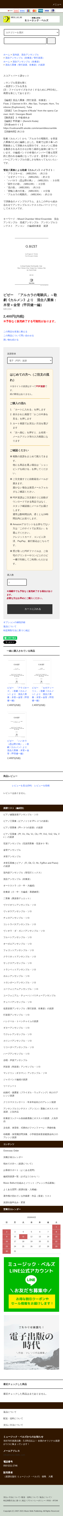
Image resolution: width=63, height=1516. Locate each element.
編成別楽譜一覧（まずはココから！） (21, 1176)
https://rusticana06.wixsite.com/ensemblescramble (30, 128)
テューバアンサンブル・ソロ (17, 1002)
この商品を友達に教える (15, 331)
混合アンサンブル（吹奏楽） (27, 62)
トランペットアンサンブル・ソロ (19, 969)
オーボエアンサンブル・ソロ (17, 944)
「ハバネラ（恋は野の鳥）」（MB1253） (28, 180)
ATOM (55, 1501)
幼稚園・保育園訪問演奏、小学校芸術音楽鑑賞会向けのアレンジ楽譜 (30, 1136)
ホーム (6, 55)
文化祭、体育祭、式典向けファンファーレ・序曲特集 (29, 1128)
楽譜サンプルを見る (16, 86)
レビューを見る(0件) (22, 785)
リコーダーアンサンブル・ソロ (18, 1047)
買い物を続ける (11, 339)
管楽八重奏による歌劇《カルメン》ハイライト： (29, 170)
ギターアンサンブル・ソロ (16, 1028)
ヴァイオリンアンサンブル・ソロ (19, 905)
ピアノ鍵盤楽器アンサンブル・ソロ (20, 814)
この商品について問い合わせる (18, 335)
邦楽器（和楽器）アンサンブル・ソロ (21, 1067)
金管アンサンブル (12, 850)
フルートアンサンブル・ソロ (17, 937)
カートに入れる (33, 608)
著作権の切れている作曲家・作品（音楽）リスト (27, 1196)
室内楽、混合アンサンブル (26, 55)
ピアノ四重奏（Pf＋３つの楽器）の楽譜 (23, 827)
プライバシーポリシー (36, 1501)
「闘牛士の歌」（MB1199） (21, 184)
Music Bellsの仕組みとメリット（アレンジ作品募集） (29, 1183)
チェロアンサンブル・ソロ (16, 918)
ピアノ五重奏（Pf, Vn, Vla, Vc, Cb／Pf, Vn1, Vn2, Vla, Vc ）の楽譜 (31, 835)
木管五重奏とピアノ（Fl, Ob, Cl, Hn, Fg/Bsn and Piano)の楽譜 (30, 864)
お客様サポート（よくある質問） (19, 1170)
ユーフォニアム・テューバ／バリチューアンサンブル (29, 995)
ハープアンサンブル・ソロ (16, 1054)
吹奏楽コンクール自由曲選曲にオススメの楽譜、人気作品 (30, 1120)
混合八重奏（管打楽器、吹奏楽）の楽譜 (25, 65)
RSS (49, 1501)
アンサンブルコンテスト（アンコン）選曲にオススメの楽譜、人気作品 (30, 1110)
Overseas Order (11, 1151)
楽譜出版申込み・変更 (14, 1202)
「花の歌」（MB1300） (18, 187)
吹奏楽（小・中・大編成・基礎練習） (21, 892)
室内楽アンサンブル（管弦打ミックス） (23, 873)
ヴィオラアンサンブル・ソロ (17, 911)
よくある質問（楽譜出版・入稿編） (20, 1189)
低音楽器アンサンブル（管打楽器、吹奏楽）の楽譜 (28, 1008)
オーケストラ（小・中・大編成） (19, 885)
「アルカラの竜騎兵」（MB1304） (24, 194)
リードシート (9, 1086)
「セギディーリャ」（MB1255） (23, 177)
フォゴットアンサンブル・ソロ (18, 950)
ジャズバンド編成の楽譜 (15, 1079)
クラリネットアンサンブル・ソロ (19, 957)
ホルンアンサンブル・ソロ (16, 976)
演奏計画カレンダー (13, 1157)
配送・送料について (30, 1497)
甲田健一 (17, 121)
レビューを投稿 (42, 785)
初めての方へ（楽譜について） (18, 1164)
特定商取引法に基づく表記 (16, 630)
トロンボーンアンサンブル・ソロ (19, 982)
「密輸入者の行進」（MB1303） (23, 191)
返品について (9, 626)
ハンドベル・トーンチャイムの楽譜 (20, 1021)
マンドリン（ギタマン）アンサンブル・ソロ (25, 1073)
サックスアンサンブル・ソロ (17, 963)
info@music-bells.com (14, 1455)
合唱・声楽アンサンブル (15, 1060)
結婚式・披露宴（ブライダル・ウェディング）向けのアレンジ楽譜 (30, 1094)
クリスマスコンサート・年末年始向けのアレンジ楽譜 (29, 1102)
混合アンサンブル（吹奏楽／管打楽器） (25, 58)
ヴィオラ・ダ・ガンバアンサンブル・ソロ (24, 931)
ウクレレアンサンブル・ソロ (17, 1034)
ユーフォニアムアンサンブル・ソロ (20, 989)
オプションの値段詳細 (14, 622)
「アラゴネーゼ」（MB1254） (22, 173)
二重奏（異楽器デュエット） (17, 898)
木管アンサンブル (12, 856)
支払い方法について (11, 1497)
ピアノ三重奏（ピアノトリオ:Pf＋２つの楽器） (26, 821)
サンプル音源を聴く (16, 82)
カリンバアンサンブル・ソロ (17, 1041)
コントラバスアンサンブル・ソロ (19, 924)
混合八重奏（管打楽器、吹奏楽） (30, 100)
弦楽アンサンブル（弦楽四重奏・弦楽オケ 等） (26, 843)
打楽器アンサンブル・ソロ (16, 1015)
